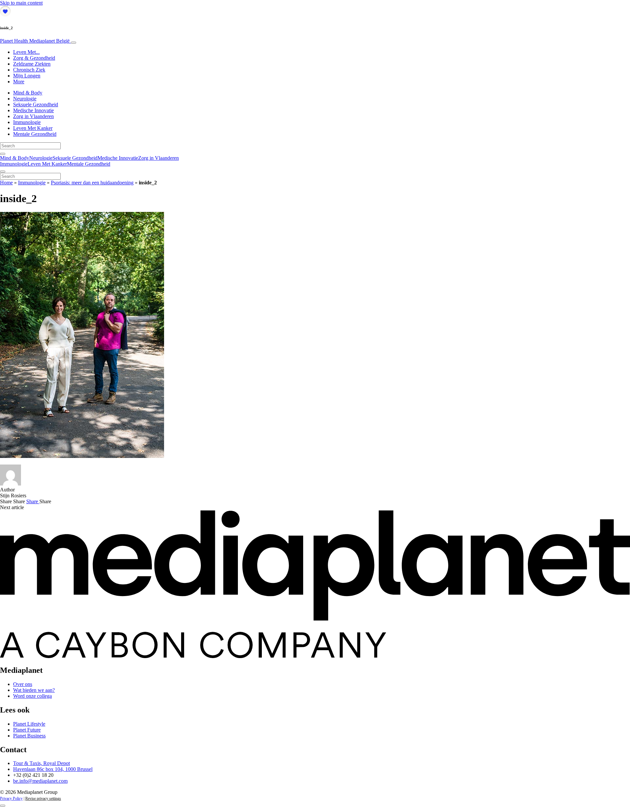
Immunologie (27, 122)
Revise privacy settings (43, 798)
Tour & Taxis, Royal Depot (41, 763)
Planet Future (27, 730)
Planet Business (29, 735)
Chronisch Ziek (29, 69)
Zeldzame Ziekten (32, 64)
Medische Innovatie (33, 110)
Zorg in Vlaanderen (33, 116)
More (18, 81)
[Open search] (2, 154)
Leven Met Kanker (32, 128)
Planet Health (35, 41)
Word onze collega (32, 696)
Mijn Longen (26, 75)
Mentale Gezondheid (34, 134)
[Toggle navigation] (73, 43)
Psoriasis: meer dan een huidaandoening (92, 182)
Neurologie (24, 98)
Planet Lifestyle (29, 724)
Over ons (22, 684)
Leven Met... (26, 52)
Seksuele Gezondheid (35, 104)
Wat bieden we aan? (34, 690)
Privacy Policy (11, 798)
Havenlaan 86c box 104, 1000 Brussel (53, 769)
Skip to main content (21, 3)
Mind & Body (27, 92)
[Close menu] (2, 172)
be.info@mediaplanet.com (40, 781)
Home (6, 182)
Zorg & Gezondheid (34, 58)
